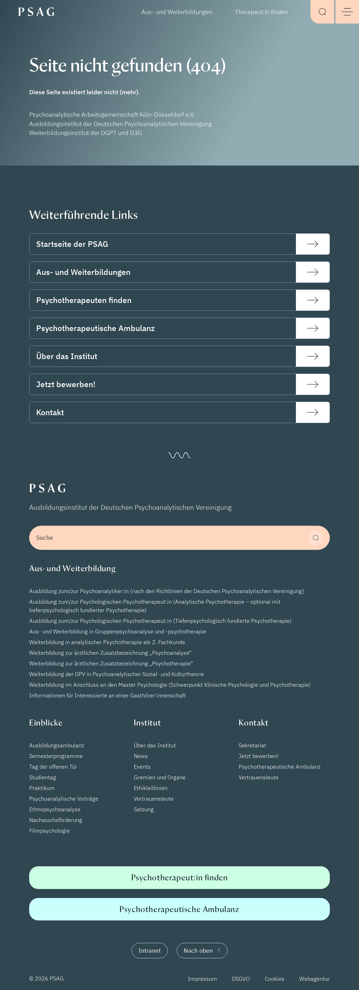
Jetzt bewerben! (259, 756)
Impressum (202, 978)
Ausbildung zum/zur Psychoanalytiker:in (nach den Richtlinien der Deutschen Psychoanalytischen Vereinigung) (166, 591)
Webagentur (314, 978)
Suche (44, 537)
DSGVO (241, 978)
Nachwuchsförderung (55, 820)
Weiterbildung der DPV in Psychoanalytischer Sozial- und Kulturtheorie (116, 674)
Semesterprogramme (56, 756)
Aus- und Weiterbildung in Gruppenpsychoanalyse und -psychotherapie (117, 631)
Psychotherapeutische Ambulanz (280, 766)
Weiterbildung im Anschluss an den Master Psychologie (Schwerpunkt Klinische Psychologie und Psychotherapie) (170, 684)
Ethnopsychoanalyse (54, 809)
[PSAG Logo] (38, 11)
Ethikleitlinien (150, 788)
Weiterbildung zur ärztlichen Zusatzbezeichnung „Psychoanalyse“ (110, 652)
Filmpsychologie (49, 830)
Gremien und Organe (160, 777)
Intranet (150, 950)
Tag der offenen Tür (53, 766)
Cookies (274, 978)
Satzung (144, 809)
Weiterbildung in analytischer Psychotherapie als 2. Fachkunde (107, 642)
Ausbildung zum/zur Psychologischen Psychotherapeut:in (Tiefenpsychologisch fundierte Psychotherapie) (160, 620)
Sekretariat (252, 745)
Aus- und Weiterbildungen (176, 12)
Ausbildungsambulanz (56, 745)
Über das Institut (155, 745)
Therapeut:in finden (261, 12)
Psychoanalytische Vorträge (63, 798)
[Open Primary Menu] (347, 12)
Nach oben (198, 950)
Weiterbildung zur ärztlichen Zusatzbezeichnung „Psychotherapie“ (111, 663)
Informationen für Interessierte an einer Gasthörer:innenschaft (107, 695)
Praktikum (42, 788)
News (141, 756)
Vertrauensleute (154, 798)
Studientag (42, 777)
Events (142, 766)
